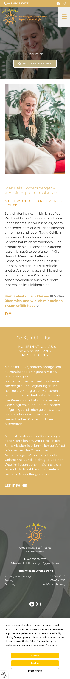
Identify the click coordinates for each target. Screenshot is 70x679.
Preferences (35, 671)
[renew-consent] (4, 675)
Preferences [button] (51, 645)
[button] (64, 17)
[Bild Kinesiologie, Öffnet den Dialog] (35, 129)
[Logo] (28, 17)
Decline (35, 663)
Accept (35, 655)
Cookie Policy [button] (28, 641)
